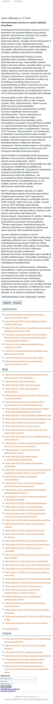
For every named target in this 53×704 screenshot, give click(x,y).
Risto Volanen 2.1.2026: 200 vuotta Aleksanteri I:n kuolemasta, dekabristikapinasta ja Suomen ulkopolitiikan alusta (27, 669)
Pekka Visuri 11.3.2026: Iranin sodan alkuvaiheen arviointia (28, 656)
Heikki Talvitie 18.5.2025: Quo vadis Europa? (22, 426)
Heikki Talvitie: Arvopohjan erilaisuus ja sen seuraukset (26, 623)
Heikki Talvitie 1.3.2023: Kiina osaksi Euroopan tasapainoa (27, 520)
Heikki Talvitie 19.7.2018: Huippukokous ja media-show (26, 561)
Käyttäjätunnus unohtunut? (10, 689)
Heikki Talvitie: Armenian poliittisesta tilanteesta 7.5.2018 (27, 569)
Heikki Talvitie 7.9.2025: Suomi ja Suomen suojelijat (25, 423)
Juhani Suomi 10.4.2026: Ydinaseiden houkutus (23, 652)
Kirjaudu (6, 686)
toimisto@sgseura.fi (31, 697)
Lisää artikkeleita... (12, 629)
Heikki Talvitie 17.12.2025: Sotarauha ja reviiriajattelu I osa (28, 419)
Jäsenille (18, 1)
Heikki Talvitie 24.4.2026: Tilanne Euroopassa (22, 385)
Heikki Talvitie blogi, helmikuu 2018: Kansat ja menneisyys (27, 582)
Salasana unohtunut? (8, 691)
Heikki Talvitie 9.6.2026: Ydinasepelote (20, 381)
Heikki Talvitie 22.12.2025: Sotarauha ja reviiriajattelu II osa (28, 415)
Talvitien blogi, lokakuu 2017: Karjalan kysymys (23, 586)
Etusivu (6, 1)
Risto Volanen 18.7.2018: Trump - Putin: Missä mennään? (27, 565)
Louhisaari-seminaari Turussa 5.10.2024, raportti (24, 358)
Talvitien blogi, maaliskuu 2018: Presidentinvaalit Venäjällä (27, 579)
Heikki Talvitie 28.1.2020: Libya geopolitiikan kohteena (26, 541)
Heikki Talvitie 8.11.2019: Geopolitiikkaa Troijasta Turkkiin (27, 544)
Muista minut (5, 684)
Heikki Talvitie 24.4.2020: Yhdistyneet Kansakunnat (25, 530)
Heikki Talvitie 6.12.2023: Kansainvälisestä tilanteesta (25, 503)
